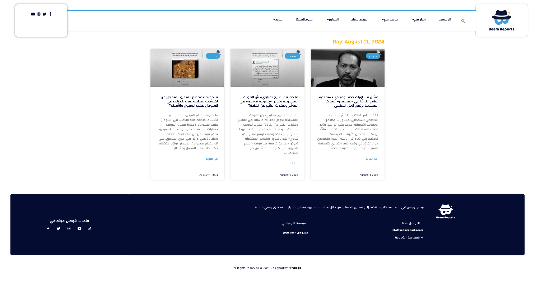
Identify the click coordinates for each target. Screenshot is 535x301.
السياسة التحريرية (408, 237)
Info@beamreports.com (407, 230)
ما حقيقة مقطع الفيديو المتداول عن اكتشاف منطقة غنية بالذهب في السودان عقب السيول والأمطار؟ (189, 101)
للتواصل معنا (411, 223)
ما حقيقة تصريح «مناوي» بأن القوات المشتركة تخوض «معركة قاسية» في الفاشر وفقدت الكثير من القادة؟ (269, 101)
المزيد (279, 19)
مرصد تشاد (359, 19)
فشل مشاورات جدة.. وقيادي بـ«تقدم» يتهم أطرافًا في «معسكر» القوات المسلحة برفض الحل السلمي (348, 101)
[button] (463, 21)
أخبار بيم (420, 19)
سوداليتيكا (304, 19)
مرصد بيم (391, 19)
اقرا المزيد (372, 159)
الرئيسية (444, 19)
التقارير (334, 19)
